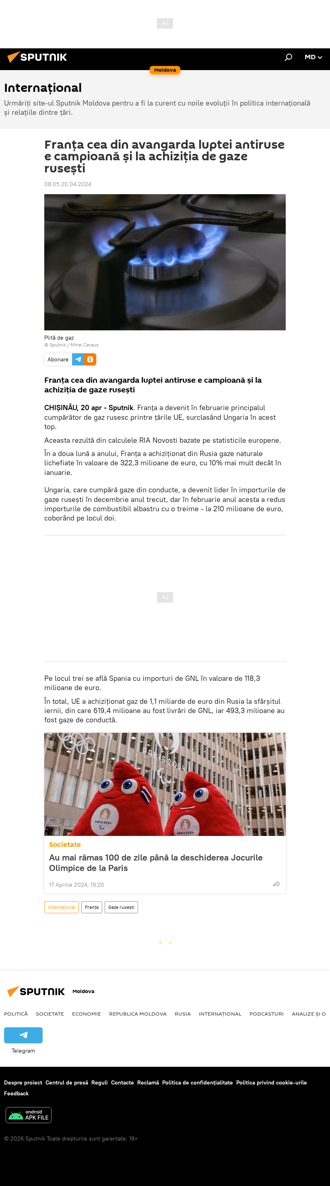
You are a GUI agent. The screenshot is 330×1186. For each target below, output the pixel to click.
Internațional (61, 907)
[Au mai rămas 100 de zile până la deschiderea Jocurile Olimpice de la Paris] (165, 784)
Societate (65, 845)
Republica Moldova (138, 1013)
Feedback (16, 1093)
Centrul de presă (66, 1082)
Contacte (122, 1082)
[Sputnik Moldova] (39, 64)
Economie (86, 1013)
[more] (276, 884)
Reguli (99, 1082)
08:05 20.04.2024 (67, 184)
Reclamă (148, 1082)
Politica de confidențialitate (197, 1082)
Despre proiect (23, 1082)
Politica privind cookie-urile (271, 1082)
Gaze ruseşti (121, 907)
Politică (16, 1013)
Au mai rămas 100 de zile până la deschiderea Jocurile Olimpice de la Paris (156, 862)
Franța (92, 907)
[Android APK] (28, 1116)
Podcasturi (267, 1013)
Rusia (183, 1013)
